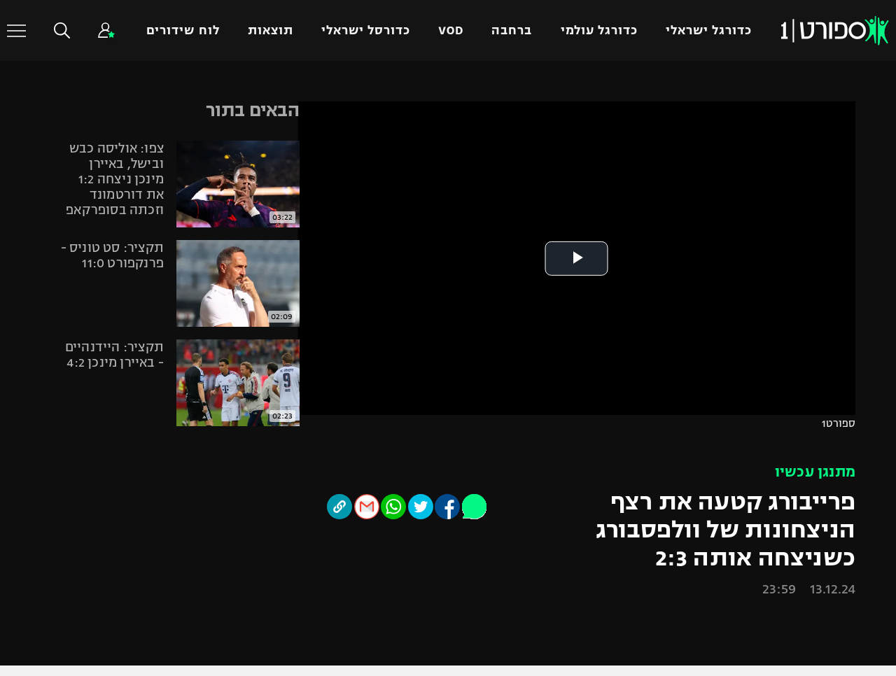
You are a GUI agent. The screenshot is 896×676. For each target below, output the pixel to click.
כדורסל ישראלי (365, 30)
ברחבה (511, 30)
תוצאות (270, 30)
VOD (450, 30)
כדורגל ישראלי (709, 30)
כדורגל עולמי (599, 30)
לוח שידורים (182, 30)
